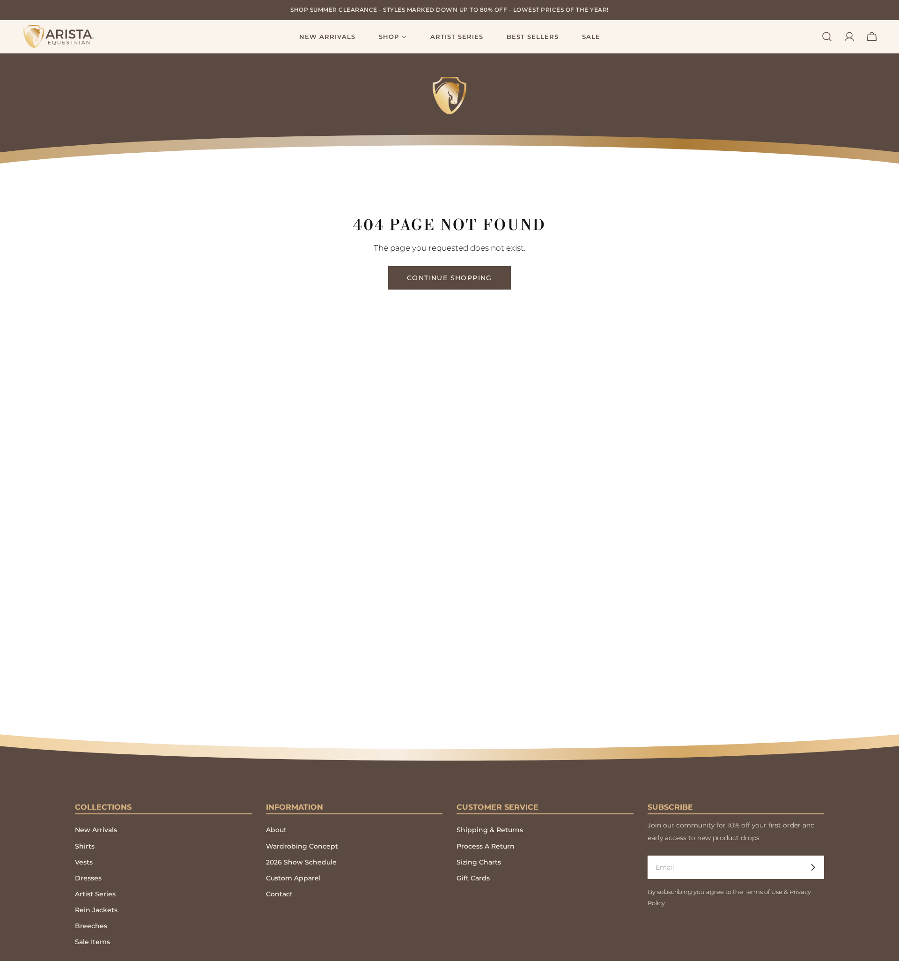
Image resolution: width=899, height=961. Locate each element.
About (276, 830)
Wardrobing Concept (302, 846)
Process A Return (486, 846)
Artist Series (95, 894)
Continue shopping (449, 278)
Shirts (85, 846)
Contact (279, 894)
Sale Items (92, 942)
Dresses (88, 878)
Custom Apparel (293, 878)
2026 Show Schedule (301, 862)
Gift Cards (473, 878)
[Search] (827, 36)
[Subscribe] (813, 867)
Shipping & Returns (490, 830)
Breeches (91, 926)
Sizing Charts (479, 862)
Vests (84, 862)
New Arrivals (96, 830)
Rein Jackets (96, 910)
